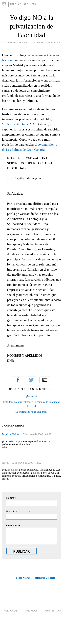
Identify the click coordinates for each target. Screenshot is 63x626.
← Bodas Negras (21, 578)
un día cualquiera (23, 4)
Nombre (11, 497)
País (33, 75)
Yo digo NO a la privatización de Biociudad (31, 26)
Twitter (31, 380)
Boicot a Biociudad (16, 124)
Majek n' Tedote (11, 434)
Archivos (32, 610)
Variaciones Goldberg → (45, 578)
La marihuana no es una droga (31, 411)
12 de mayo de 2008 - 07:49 (19, 42)
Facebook (18, 380)
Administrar (53, 610)
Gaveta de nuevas (48, 42)
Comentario (13, 525)
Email (44, 380)
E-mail (18, 511)
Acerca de (10, 610)
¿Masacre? (31, 396)
